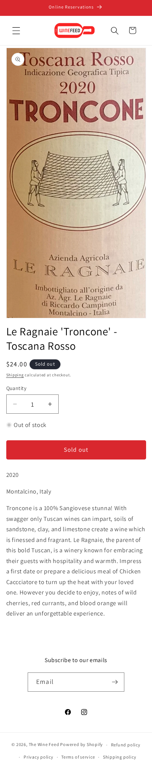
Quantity (16, 387)
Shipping (15, 374)
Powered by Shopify (81, 744)
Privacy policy (38, 757)
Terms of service (78, 757)
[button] (16, 30)
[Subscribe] (115, 682)
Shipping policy (120, 757)
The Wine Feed (44, 744)
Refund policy (126, 744)
